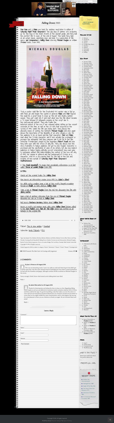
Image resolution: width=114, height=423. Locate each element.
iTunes (85, 43)
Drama (66, 247)
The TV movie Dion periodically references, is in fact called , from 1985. (48, 166)
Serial (85, 297)
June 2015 (86, 196)
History (86, 275)
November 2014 (88, 207)
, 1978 (72, 251)
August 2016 (87, 174)
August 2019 (87, 118)
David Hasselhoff (34, 240)
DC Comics (87, 264)
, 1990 (88, 321)
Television (87, 303)
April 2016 (86, 181)
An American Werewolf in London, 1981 (88, 397)
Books (85, 253)
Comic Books (87, 261)
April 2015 (86, 200)
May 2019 (86, 123)
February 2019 (88, 127)
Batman (44, 238)
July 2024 (86, 69)
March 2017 (87, 163)
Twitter (86, 41)
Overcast (86, 49)
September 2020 (88, 98)
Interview (86, 280)
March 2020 (87, 107)
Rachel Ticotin (24, 242)
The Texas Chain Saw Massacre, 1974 (90, 230)
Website (22, 338)
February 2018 (88, 146)
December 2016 (88, 168)
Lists (85, 281)
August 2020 (87, 99)
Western (86, 310)
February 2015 (87, 203)
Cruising (27, 240)
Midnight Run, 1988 (89, 226)
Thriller (86, 305)
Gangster (86, 274)
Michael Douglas (71, 240)
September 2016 (88, 173)
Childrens (86, 256)
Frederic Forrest (51, 240)
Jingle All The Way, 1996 (90, 228)
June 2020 (87, 102)
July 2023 (86, 79)
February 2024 (88, 74)
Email (22, 333)
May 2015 (86, 198)
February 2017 (87, 165)
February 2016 (88, 184)
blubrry (86, 47)
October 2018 (87, 134)
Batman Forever (60, 238)
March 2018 (87, 145)
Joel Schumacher (62, 240)
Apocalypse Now (27, 238)
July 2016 (86, 176)
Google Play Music (89, 44)
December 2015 (88, 187)
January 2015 (87, 204)
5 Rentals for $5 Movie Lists (90, 244)
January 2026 (87, 61)
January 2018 (87, 148)
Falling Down (42, 240)
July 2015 (86, 195)
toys (85, 306)
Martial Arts (87, 283)
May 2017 (86, 160)
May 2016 (86, 179)
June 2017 (86, 159)
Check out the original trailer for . (38, 175)
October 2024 (87, 66)
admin (85, 322)
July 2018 (86, 138)
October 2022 (87, 87)
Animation (87, 250)
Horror (85, 278)
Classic (57, 247)
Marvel (86, 284)
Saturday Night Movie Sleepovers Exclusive (90, 293)
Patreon (86, 38)
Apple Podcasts (34, 230)
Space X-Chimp (68, 420)
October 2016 (87, 171)
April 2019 (86, 124)
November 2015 (88, 188)
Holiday (86, 277)
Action (46, 247)
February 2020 (88, 109)
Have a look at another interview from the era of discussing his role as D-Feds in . (45, 197)
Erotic (85, 269)
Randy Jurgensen (32, 242)
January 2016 (87, 185)
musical (86, 288)
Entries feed (87, 344)
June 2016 (86, 178)
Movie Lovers (87, 286)
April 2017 (86, 162)
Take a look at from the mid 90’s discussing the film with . (48, 191)
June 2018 (86, 140)
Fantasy (86, 270)
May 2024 (86, 71)
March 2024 (87, 72)
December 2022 (88, 85)
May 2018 (86, 142)
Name (22, 327)
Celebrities (87, 255)
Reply (22, 279)
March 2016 (87, 182)
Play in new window (34, 226)
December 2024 (88, 65)
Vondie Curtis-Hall (71, 242)
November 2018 (88, 132)
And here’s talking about (41, 202)
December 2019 (88, 112)
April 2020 (87, 105)
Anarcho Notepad (56, 420)
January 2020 (87, 110)
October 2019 (87, 115)
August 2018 (87, 137)
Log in (85, 343)
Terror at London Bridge (44, 242)
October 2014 (87, 209)
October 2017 (87, 152)
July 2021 (86, 93)
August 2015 (87, 193)
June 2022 (86, 91)
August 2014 (87, 212)
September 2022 (88, 88)
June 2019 (86, 121)
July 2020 (86, 101)
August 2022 (87, 90)
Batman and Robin (51, 238)
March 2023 (87, 83)
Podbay (86, 52)
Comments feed (88, 346)
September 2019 (88, 116)
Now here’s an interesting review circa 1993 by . (44, 179)
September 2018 (88, 135)
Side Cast (86, 299)
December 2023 (88, 76)
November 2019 (88, 113)
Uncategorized (73, 247)
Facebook (86, 39)
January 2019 (87, 129)
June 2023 (86, 80)
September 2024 (88, 68)
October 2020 (88, 96)
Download (47, 226)
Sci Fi (85, 295)
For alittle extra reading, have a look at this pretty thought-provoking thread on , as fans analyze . (47, 184)
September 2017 (88, 154)
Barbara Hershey (37, 238)
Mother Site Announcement (88, 224)
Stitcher (86, 46)
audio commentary (89, 251)
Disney (86, 266)
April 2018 (86, 143)
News (85, 289)
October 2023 (87, 77)
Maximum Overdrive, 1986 (89, 233)
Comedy (86, 259)
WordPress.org (88, 347)
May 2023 (86, 82)
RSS (43, 230)
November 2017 (88, 151)
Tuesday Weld (62, 242)
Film (85, 272)
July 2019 (86, 120)
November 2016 (88, 170)
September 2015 (88, 192)
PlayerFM (86, 50)
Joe (56, 240)
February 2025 (88, 63)
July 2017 (86, 157)
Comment (23, 314)
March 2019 (87, 126)
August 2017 (87, 156)
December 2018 (88, 130)
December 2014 (88, 206)
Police (85, 291)
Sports (85, 302)
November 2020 (88, 94)
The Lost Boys (55, 242)
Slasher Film (87, 300)
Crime (62, 247)
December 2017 (88, 149)
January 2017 (87, 167)
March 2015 (87, 201)
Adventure (51, 247)
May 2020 (86, 104)
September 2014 (88, 211)
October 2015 (87, 190)
